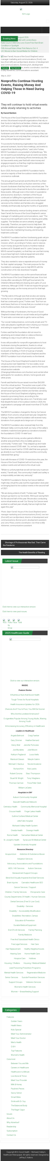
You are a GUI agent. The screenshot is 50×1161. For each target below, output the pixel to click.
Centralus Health (10, 807)
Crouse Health (15, 811)
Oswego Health (32, 830)
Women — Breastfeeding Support (25, 992)
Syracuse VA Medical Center (34, 840)
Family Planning (35, 930)
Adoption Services (25, 859)
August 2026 (23, 37)
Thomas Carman (16, 783)
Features (5, 68)
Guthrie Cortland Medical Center (25, 816)
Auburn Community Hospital (25, 797)
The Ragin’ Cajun (18, 1110)
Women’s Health (18, 1055)
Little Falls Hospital (25, 821)
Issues (9, 1114)
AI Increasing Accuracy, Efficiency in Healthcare (25, 726)
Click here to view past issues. (14, 611)
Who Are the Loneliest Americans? (25, 714)
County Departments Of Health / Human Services (25, 897)
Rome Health (12, 835)
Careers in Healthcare (20, 1068)
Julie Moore (32, 750)
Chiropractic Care (37, 892)
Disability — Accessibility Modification (25, 911)
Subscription (12, 1131)
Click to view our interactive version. (25, 681)
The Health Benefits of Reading (32, 552)
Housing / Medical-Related (35, 963)
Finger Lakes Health (33, 811)
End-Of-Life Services (16, 930)
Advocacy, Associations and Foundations (25, 864)
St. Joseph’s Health (11, 840)
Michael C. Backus (16, 764)
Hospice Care (19, 958)
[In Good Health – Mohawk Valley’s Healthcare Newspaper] (5, 30)
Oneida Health (17, 830)
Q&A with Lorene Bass (27, 40)
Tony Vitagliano (33, 778)
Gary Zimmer (16, 740)
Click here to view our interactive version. (19, 607)
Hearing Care (15, 954)
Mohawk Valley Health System (25, 826)
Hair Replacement (13, 949)
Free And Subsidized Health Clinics (25, 939)
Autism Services (35, 868)
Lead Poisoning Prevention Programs (25, 968)
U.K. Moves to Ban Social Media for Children (19, 51)
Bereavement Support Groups (25, 873)
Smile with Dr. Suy (18, 1101)
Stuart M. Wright (16, 778)
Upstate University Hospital (25, 845)
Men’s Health (16, 1042)
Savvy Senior (16, 1093)
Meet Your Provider (19, 1080)
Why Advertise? (13, 1122)
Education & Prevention (25, 920)
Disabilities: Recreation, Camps (25, 916)
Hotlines (32, 958)
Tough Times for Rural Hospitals (25, 700)
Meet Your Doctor (18, 1038)
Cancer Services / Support (25, 887)
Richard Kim (18, 769)
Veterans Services (33, 982)
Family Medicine (25, 935)
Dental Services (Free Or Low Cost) (25, 901)
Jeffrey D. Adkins (26, 1158)
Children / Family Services (16, 892)
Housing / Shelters (12, 963)
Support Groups (15, 982)
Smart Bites (16, 1097)
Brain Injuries (12, 883)
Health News (16, 1025)
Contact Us (11, 1135)
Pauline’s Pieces (17, 1089)
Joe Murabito (18, 750)
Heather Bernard (32, 740)
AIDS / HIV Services (16, 868)
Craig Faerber (33, 736)
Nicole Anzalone (34, 764)
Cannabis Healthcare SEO (32, 883)
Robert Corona (16, 773)
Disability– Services (25, 906)
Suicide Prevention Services (33, 977)
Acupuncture (10, 854)
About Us (10, 1118)
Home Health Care (32, 954)
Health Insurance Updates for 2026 (24, 704)
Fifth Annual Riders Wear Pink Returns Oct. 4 (19, 48)
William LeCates (25, 788)
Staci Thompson (33, 773)
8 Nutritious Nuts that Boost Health (24, 695)
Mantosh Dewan (17, 759)
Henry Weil (15, 745)
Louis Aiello (34, 754)
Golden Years (16, 1021)
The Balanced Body (19, 1105)
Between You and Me (19, 1063)
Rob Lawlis (32, 769)
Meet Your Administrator (21, 1034)
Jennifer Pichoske (31, 745)
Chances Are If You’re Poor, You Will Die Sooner (25, 709)
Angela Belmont (17, 736)
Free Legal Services (19, 944)
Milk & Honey (16, 1084)
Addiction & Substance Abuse (32, 854)
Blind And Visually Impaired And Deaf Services (25, 878)
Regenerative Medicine (36, 973)
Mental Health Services (13, 973)
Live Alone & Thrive (19, 1076)
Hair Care (35, 944)
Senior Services (11, 977)
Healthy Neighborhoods (34, 949)
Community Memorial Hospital (34, 807)
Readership (11, 1127)
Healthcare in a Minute (20, 1072)
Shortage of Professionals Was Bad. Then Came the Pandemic (24, 543)
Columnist (11, 1059)
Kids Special (16, 1030)
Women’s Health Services (25, 987)
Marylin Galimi (34, 759)
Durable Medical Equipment (25, 925)
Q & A (13, 1046)
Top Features (15, 68)
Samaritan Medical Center (32, 835)
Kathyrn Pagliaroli (18, 754)
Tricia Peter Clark (34, 783)
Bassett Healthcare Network (25, 802)
